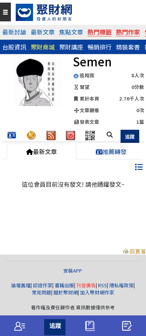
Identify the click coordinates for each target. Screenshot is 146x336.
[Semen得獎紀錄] (11, 135)
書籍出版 (64, 285)
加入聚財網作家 (97, 292)
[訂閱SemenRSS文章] (51, 134)
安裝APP (73, 270)
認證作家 (42, 285)
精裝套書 (128, 47)
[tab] (19, 326)
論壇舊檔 (21, 285)
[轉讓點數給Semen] (31, 134)
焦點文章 (71, 32)
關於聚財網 (66, 292)
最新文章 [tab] (45, 151)
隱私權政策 (121, 285)
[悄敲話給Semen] (70, 134)
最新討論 (14, 32)
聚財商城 (43, 47)
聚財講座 (71, 47)
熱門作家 (128, 32)
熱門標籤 (100, 32)
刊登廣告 (86, 285)
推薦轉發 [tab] (115, 151)
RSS (102, 285)
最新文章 (43, 32)
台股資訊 (14, 47)
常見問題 (41, 292)
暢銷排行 (100, 47)
